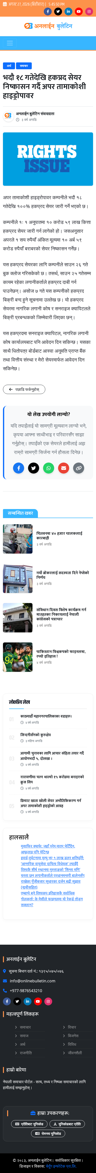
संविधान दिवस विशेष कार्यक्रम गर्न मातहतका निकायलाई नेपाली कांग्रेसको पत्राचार (61, 615)
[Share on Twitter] (33, 468)
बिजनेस (73, 1035)
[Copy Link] (78, 468)
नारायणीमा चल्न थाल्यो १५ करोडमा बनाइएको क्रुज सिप (52, 780)
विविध (71, 1044)
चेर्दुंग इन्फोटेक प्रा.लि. (61, 1166)
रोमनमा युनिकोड (51, 1133)
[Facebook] (48, 11)
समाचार (24, 66)
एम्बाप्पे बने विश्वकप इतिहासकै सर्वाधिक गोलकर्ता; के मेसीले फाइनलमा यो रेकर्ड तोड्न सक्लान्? (52, 898)
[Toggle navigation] (10, 43)
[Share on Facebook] (18, 468)
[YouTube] (79, 11)
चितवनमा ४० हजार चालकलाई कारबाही (59, 536)
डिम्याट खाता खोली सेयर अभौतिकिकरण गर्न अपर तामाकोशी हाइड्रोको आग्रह (50, 803)
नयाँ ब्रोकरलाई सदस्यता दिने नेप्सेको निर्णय (62, 575)
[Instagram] (89, 11)
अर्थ (9, 66)
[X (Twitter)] (58, 11)
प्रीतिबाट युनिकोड (32, 1124)
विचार (71, 1027)
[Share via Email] (63, 468)
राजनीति (25, 1053)
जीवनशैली (74, 1053)
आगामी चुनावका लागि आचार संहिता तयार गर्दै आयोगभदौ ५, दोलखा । (52, 756)
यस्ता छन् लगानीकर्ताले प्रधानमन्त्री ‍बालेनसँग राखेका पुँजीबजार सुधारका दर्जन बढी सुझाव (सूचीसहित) (52, 881)
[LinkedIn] (68, 11)
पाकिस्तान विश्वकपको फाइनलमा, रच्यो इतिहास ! (61, 654)
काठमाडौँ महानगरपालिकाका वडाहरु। (46, 716)
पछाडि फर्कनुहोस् (27, 389)
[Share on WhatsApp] (48, 468)
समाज (23, 1035)
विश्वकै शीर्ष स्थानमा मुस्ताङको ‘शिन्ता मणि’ (50, 869)
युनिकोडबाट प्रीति (70, 1124)
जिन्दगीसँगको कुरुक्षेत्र (35, 735)
